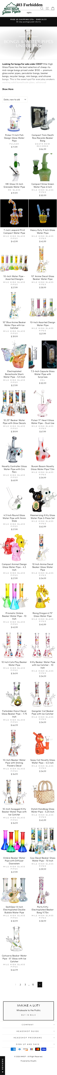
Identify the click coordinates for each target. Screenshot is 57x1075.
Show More (8, 89)
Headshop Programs (28, 1038)
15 (33, 984)
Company (28, 1025)
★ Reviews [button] (2, 1066)
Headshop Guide (28, 1031)
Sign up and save (28, 1044)
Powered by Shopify (28, 1061)
